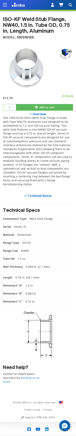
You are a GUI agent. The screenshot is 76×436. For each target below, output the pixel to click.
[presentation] (38, 218)
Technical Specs (39, 196)
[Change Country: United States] (61, 403)
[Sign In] (52, 4)
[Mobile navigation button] (5, 5)
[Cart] (61, 4)
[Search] (70, 5)
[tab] (38, 151)
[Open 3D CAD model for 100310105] (65, 54)
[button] (64, 425)
